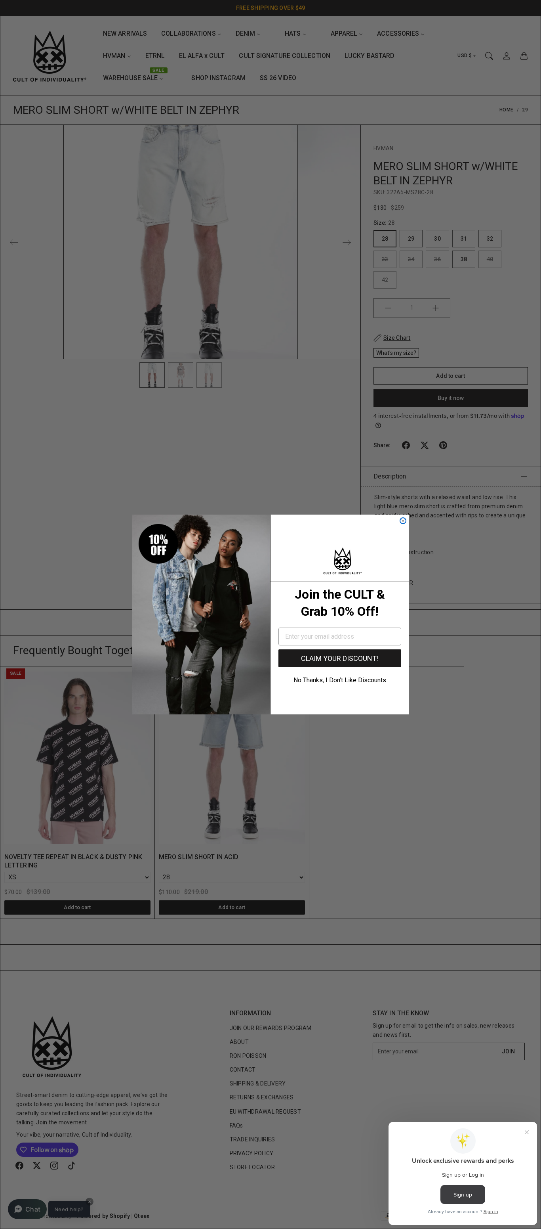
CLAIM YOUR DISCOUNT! (340, 658)
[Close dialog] (403, 521)
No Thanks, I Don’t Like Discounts (339, 680)
